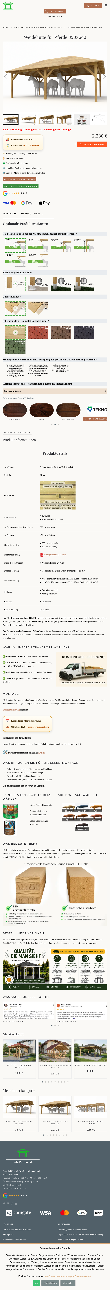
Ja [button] (36, 1282)
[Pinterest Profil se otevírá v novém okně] (12, 1203)
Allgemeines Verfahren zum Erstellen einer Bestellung (80, 1234)
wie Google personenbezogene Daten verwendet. (68, 1276)
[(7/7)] (82, 826)
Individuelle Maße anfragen (20, 186)
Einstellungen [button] (50, 1282)
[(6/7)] (95, 817)
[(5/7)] (82, 817)
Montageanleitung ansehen (55, 554)
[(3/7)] (95, 807)
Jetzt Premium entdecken (20, 179)
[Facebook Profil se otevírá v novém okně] (4, 1203)
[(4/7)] (68, 817)
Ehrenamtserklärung (11, 710)
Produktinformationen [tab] (17, 432)
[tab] (11, 119)
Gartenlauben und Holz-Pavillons (17, 1230)
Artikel (41, 753)
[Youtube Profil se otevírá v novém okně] (16, 1203)
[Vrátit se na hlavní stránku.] (23, 1156)
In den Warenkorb (94, 144)
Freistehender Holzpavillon (14, 1239)
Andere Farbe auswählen (18, 419)
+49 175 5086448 (57, 11)
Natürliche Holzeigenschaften (70, 1239)
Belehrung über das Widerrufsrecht (72, 1230)
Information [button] (68, 1282)
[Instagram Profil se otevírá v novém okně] (8, 1203)
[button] (93, 5)
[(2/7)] (82, 807)
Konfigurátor (8, 1234)
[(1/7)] (68, 807)
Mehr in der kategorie (19, 1090)
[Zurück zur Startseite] (8, 5)
